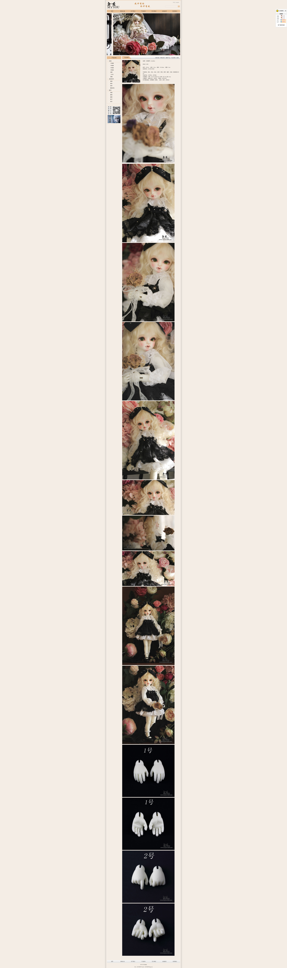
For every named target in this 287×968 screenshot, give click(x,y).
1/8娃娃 (112, 70)
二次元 (111, 74)
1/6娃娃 (112, 67)
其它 (111, 101)
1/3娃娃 (112, 63)
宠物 (111, 76)
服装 (111, 97)
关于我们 (133, 11)
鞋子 (111, 99)
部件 (111, 85)
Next (178, 33)
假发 (111, 92)
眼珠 (111, 94)
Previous (109, 33)
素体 (111, 81)
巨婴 (111, 72)
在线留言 (164, 11)
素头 (111, 83)
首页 (112, 11)
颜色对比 (112, 88)
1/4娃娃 (112, 65)
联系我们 (174, 11)
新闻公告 (122, 11)
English (177, 2)
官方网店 (154, 11)
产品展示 (143, 11)
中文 (174, 2)
